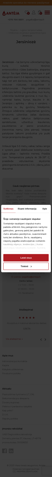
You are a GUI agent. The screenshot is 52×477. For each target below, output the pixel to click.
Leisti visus (26, 258)
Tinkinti (24, 266)
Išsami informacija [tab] (27, 208)
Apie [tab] (44, 208)
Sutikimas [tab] (8, 208)
